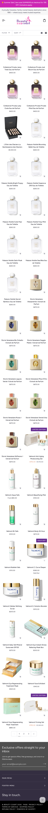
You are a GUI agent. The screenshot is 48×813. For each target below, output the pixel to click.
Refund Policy (8, 809)
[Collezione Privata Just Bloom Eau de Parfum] (36, 51)
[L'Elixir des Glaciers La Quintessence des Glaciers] (12, 128)
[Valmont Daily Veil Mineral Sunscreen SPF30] (12, 628)
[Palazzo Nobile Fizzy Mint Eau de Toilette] (36, 205)
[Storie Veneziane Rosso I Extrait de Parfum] (12, 401)
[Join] (44, 764)
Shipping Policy (27, 807)
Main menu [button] (7, 778)
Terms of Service (10, 807)
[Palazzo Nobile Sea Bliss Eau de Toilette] (36, 244)
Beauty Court (10, 805)
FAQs (25, 805)
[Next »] (34, 733)
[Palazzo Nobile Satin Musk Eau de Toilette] (12, 244)
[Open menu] (6, 20)
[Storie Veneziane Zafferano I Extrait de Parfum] (12, 440)
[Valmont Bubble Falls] (12, 551)
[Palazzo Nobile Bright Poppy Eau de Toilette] (12, 167)
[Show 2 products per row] (46, 33)
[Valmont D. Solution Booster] (36, 590)
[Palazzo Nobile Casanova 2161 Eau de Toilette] (36, 167)
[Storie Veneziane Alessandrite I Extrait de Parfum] (36, 282)
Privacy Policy (36, 805)
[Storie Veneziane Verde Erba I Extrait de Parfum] (36, 401)
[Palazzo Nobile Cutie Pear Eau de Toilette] (12, 205)
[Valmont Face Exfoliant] (36, 667)
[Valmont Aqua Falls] (12, 478)
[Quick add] (20, 488)
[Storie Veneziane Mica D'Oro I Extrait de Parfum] (36, 362)
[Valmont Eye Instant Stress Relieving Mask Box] (36, 628)
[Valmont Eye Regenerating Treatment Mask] (12, 667)
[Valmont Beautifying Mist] (36, 478)
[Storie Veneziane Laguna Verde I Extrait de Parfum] (12, 362)
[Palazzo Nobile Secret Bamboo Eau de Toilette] (12, 282)
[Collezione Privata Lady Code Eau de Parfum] (12, 89)
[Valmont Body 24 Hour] (36, 515)
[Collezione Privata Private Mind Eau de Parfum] (36, 89)
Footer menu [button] (8, 785)
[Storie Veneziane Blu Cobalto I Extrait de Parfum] (12, 324)
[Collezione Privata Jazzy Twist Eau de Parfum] (12, 51)
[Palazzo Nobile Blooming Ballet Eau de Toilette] (36, 128)
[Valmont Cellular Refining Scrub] (12, 590)
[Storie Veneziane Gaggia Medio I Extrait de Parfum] (36, 324)
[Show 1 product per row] (42, 33)
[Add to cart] (20, 60)
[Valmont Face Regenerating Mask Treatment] (12, 706)
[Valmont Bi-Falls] (12, 515)
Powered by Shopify (26, 809)
